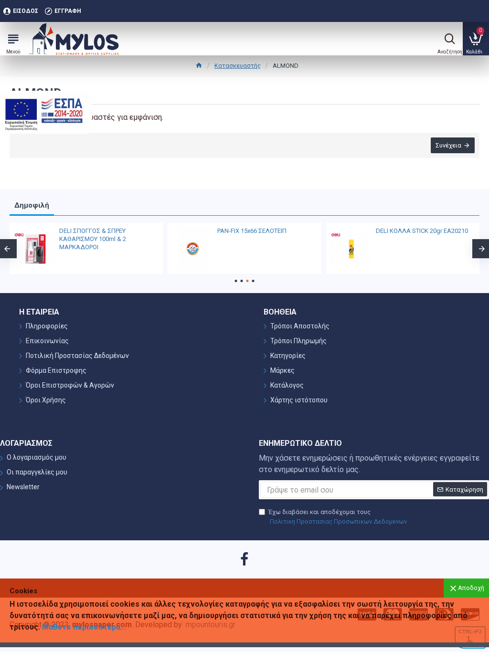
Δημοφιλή (31, 205)
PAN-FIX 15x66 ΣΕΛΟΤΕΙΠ (252, 230)
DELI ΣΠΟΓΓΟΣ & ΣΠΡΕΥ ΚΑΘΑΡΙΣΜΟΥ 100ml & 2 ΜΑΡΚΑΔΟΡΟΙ (92, 239)
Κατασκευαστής (237, 65)
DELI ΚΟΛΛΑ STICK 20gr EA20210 (422, 230)
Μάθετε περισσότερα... (84, 626)
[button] (236, 281)
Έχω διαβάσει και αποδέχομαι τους (337, 516)
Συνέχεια (448, 145)
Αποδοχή (471, 587)
